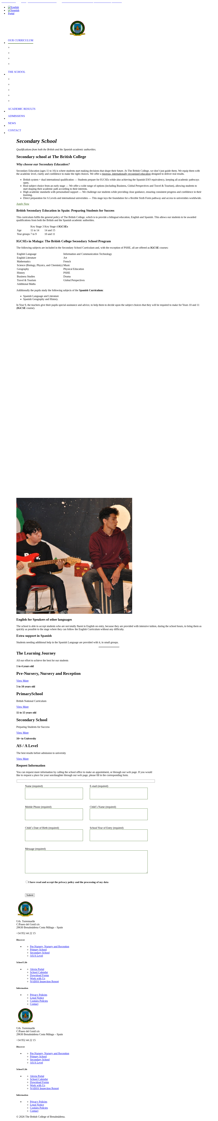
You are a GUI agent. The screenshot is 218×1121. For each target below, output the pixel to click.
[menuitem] (112, 7)
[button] (22, 680)
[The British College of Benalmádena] (111, 26)
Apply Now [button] (22, 203)
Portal (11, 13)
